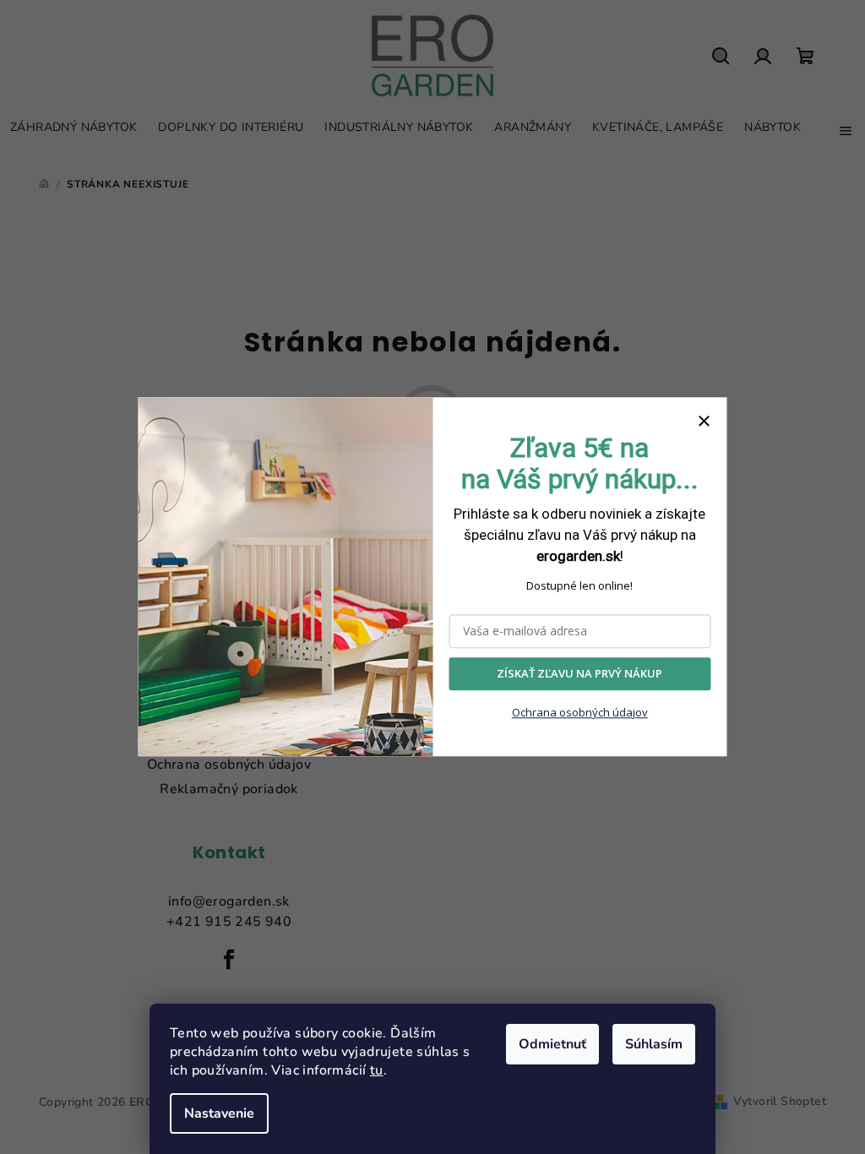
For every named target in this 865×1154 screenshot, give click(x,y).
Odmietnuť (552, 1044)
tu (377, 1070)
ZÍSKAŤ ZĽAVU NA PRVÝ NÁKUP (579, 674)
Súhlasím (654, 1044)
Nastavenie (219, 1113)
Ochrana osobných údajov (580, 712)
